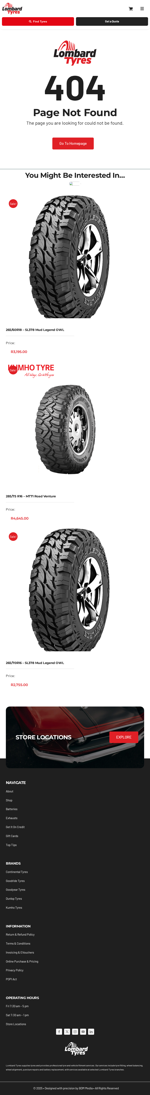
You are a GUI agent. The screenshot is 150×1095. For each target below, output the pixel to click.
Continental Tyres (17, 872)
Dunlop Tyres (14, 898)
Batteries (11, 809)
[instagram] (75, 1032)
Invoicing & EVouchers (20, 952)
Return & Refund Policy (20, 934)
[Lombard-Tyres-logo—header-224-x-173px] (12, 4)
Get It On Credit (15, 827)
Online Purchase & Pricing (22, 961)
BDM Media (86, 1088)
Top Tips (11, 845)
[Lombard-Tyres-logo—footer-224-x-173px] (76, 1043)
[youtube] (83, 1032)
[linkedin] (91, 1032)
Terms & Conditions (18, 943)
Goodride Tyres (15, 881)
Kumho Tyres (14, 907)
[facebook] (59, 1032)
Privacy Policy (14, 970)
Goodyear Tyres (15, 889)
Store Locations (16, 1024)
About (9, 791)
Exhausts (11, 818)
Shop (9, 800)
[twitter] (67, 1032)
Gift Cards (12, 836)
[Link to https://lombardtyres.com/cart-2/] (130, 8)
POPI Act (11, 979)
